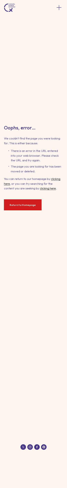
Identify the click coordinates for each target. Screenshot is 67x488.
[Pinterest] (44, 447)
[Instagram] (30, 447)
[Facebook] (37, 447)
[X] (23, 447)
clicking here (48, 188)
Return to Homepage (23, 205)
